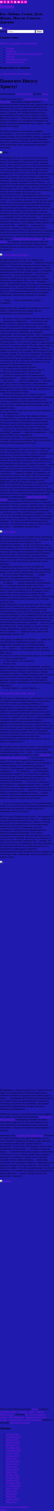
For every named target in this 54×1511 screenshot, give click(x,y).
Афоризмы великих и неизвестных (24, 53)
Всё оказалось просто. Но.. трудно (17, 693)
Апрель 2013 (12, 1499)
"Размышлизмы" (8, 1411)
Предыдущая (8, 73)
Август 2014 (12, 1464)
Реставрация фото (15, 62)
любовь (4, 1417)
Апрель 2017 (12, 1439)
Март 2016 (11, 1458)
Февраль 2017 (13, 1442)
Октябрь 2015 (13, 1461)
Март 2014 (11, 1472)
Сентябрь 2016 (13, 1450)
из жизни (23, 1411)
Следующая (24, 73)
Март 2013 (11, 1501)
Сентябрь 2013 (13, 1485)
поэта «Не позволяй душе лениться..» (25, 756)
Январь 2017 (12, 1445)
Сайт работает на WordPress (14, 1507)
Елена (45, 94)
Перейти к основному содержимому (18, 43)
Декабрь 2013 (13, 1477)
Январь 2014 (12, 1474)
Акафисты (11, 51)
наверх (3, 1509)
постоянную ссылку (20, 1422)
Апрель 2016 (12, 1455)
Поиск (3, 31)
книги (32, 1411)
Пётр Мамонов (16, 1417)
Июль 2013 (11, 1491)
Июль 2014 (11, 1466)
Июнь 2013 (11, 1493)
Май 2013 (11, 1496)
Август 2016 (12, 1453)
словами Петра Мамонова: (29, 1135)
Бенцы (7, 6)
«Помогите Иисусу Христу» (27, 239)
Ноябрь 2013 (12, 1480)
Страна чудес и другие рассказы (24, 1420)
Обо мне (10, 56)
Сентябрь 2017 (13, 1437)
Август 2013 (12, 1488)
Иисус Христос (38, 1414)
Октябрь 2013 (13, 1483)
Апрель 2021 (12, 1434)
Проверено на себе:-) (16, 59)
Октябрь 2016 (13, 1447)
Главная (10, 48)
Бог (27, 1414)
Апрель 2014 (12, 1469)
